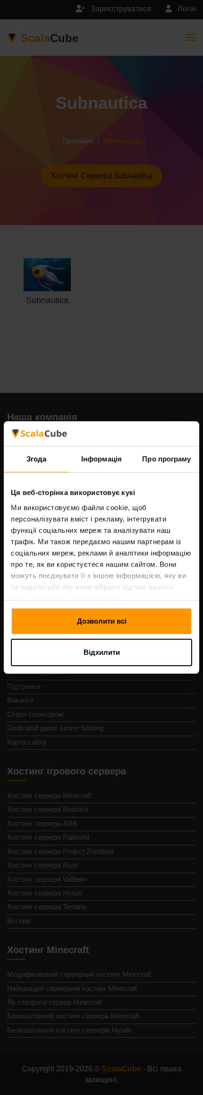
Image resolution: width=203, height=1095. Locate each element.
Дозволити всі (102, 621)
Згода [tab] (36, 459)
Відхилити (102, 652)
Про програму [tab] (166, 459)
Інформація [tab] (101, 459)
